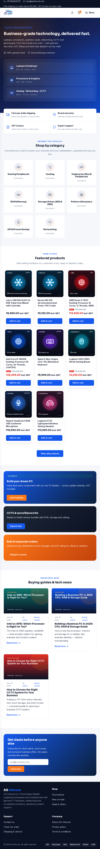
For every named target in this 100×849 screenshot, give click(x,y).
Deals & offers (59, 804)
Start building (16, 497)
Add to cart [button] (14, 321)
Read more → (13, 643)
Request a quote (18, 554)
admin (25, 620)
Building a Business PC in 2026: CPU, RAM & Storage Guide (74, 625)
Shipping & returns (13, 831)
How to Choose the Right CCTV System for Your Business (22, 692)
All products (58, 794)
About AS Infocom (61, 822)
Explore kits (16, 526)
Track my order (11, 827)
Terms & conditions (61, 831)
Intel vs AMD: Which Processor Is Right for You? (26, 625)
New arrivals (58, 799)
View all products (50, 453)
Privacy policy (59, 827)
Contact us (9, 822)
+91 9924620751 (13, 1)
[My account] (72, 13)
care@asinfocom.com (35, 1)
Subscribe (16, 769)
